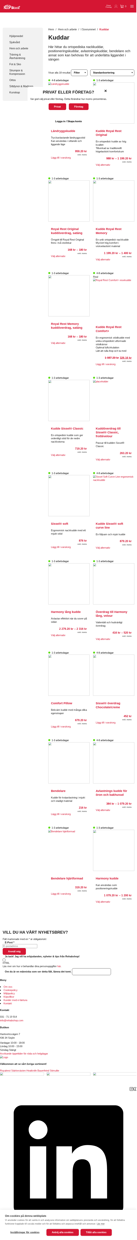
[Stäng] (105, 91)
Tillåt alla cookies (96, 1232)
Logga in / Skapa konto (68, 121)
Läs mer (101, 1223)
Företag (78, 106)
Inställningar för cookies (24, 1232)
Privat (57, 106)
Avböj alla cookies (63, 1232)
